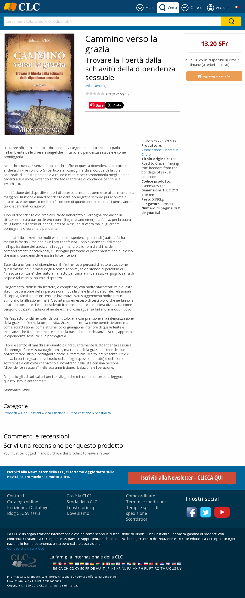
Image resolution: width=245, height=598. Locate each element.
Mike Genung (95, 85)
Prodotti (10, 413)
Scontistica (137, 519)
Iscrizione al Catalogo (28, 507)
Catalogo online (22, 502)
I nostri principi (82, 507)
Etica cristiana (80, 413)
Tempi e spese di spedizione (142, 510)
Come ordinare (140, 496)
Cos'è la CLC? (79, 496)
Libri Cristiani (31, 413)
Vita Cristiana (55, 413)
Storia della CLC (82, 502)
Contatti (15, 496)
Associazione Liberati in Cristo (159, 152)
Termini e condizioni (146, 502)
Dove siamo (78, 513)
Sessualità (103, 413)
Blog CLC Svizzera (24, 513)
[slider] (94, 93)
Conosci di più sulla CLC (25, 548)
